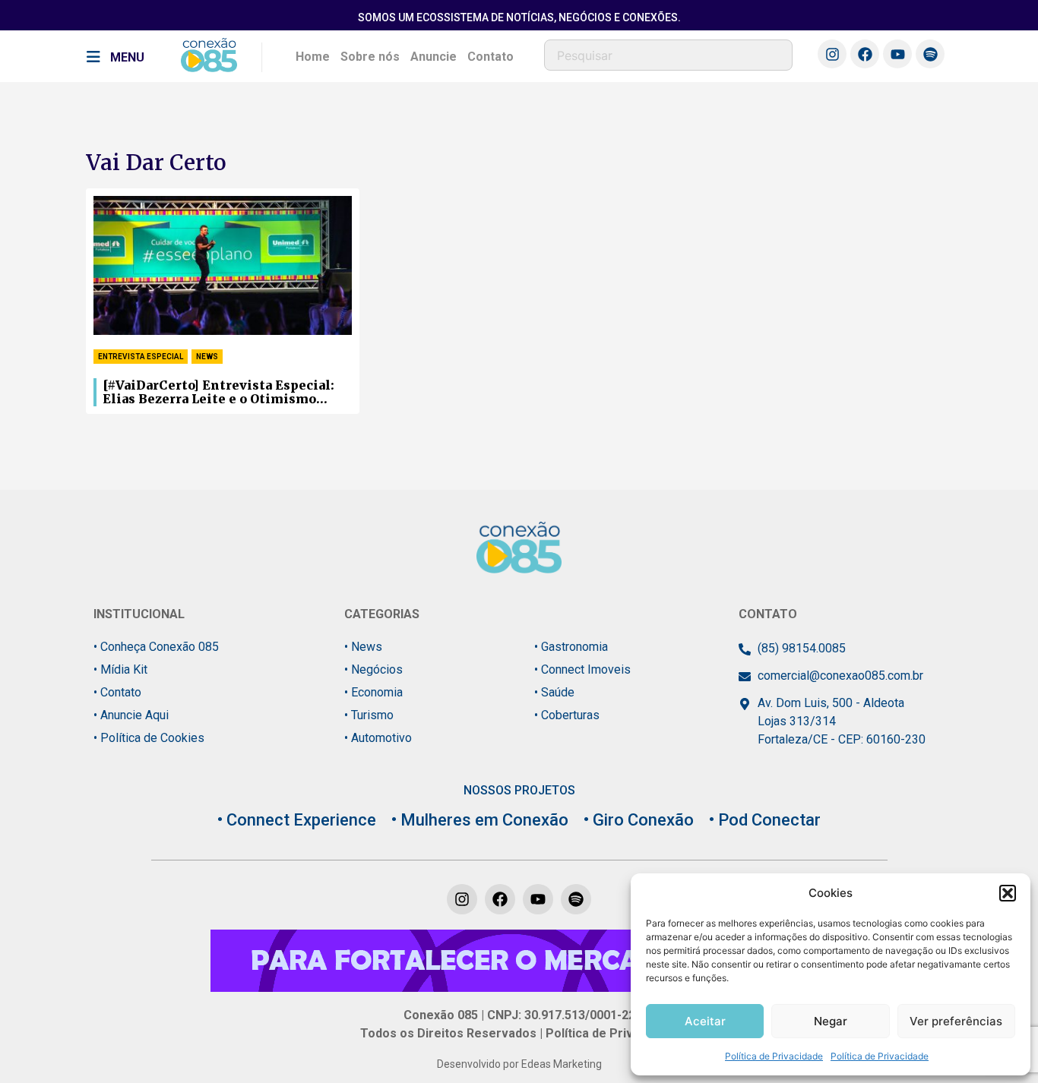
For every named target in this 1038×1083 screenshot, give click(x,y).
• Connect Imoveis (582, 669)
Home (313, 56)
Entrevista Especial (140, 356)
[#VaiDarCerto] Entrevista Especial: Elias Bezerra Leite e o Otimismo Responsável (218, 392)
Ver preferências (956, 1021)
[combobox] (668, 55)
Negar (830, 1021)
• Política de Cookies (148, 738)
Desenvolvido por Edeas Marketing (519, 1064)
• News (363, 646)
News (207, 356)
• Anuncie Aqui (131, 715)
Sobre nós (370, 56)
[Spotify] (930, 53)
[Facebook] (864, 53)
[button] (1007, 893)
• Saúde (554, 692)
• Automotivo (378, 738)
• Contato (117, 692)
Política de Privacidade (774, 1056)
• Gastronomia (571, 646)
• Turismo (369, 715)
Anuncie (433, 56)
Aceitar (705, 1021)
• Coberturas (567, 715)
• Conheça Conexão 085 (156, 646)
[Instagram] (832, 53)
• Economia (373, 692)
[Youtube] (897, 53)
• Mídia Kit (120, 669)
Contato (490, 56)
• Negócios (373, 669)
